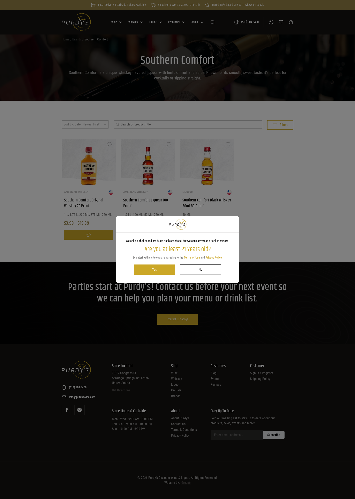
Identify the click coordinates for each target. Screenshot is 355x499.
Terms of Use (192, 257)
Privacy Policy (213, 257)
